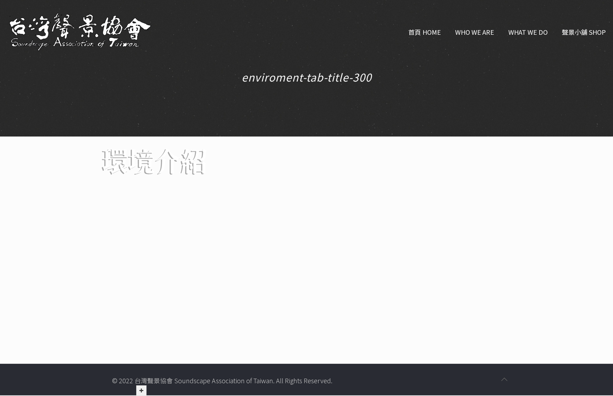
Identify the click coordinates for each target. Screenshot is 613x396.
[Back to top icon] (504, 379)
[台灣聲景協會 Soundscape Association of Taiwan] (80, 32)
